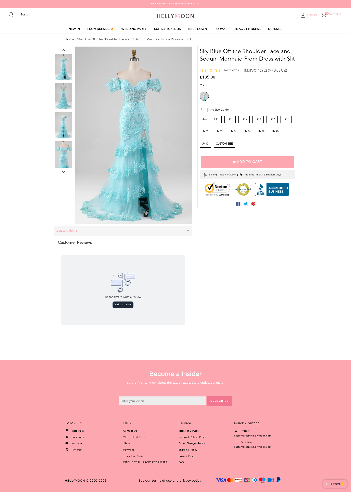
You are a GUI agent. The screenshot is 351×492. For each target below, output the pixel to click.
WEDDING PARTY (134, 28)
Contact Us (130, 430)
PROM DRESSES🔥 (100, 28)
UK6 (204, 119)
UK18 (286, 119)
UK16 (272, 119)
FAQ (181, 462)
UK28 (261, 131)
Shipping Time (251, 175)
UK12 (244, 119)
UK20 (205, 131)
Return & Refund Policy (193, 437)
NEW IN (74, 28)
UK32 (205, 144)
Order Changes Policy (192, 443)
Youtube (76, 443)
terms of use (162, 480)
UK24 (233, 131)
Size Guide (221, 109)
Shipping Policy (188, 449)
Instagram (77, 430)
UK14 (258, 119)
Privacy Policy (187, 456)
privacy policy (190, 480)
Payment (128, 449)
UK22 (219, 131)
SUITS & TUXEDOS (167, 28)
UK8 (216, 119)
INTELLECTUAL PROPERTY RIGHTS (145, 462)
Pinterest (76, 449)
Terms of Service (189, 430)
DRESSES (275, 28)
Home (69, 39)
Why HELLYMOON (134, 437)
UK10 (230, 119)
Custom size (224, 144)
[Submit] (11, 12)
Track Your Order (133, 456)
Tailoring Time (215, 175)
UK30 (275, 131)
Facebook (77, 437)
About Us (129, 443)
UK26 (247, 131)
